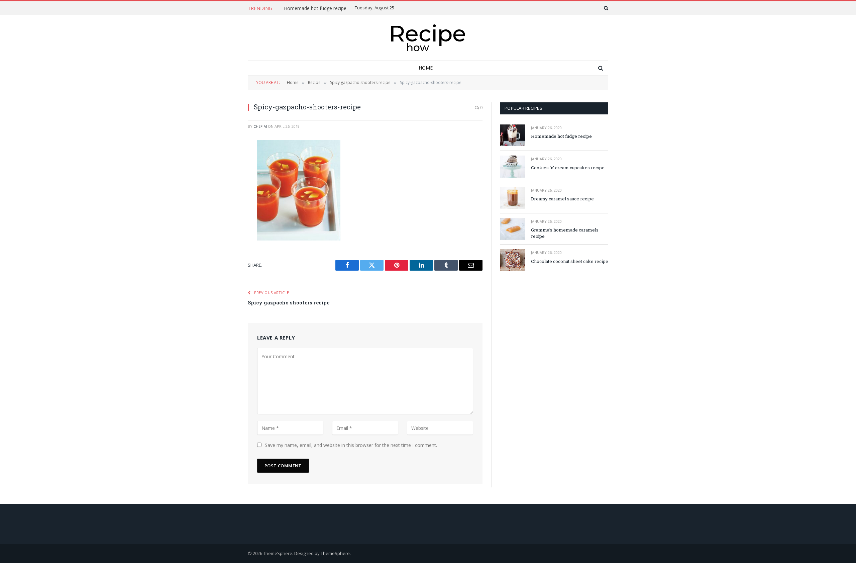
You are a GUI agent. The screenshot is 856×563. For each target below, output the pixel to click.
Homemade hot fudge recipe (315, 8)
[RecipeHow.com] (428, 38)
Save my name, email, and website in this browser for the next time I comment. (351, 445)
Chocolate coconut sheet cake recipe (569, 261)
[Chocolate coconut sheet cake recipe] (512, 260)
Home (426, 68)
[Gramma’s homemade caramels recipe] (512, 229)
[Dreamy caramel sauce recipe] (512, 198)
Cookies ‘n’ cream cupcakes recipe (568, 168)
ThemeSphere (335, 553)
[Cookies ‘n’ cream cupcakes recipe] (512, 166)
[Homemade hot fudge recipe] (512, 135)
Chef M (260, 126)
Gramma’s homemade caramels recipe (565, 233)
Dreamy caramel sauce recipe (562, 199)
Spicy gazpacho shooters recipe (288, 302)
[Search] (605, 8)
